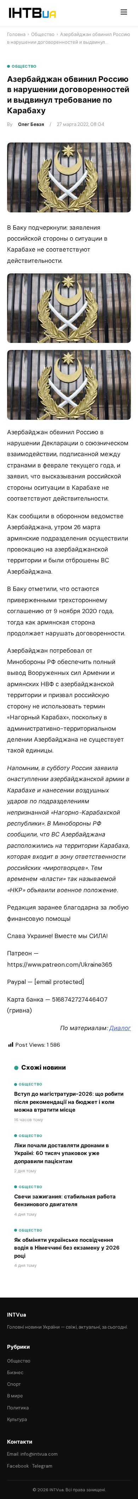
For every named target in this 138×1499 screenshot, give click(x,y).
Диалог (120, 1028)
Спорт (14, 1384)
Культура (17, 1419)
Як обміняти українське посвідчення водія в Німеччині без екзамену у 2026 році (67, 1248)
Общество (42, 34)
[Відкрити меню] (124, 13)
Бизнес (15, 1373)
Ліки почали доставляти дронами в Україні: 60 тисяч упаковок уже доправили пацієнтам (61, 1153)
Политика (18, 1408)
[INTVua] (32, 13)
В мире (15, 1396)
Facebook (18, 1466)
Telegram (42, 1466)
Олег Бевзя (31, 124)
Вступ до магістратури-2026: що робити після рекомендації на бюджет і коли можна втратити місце (68, 1101)
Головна (16, 34)
